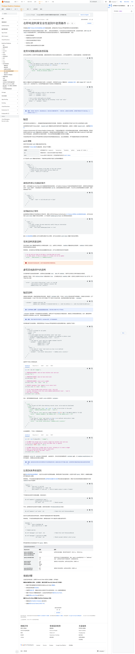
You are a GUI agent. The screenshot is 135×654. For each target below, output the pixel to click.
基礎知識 (8, 9)
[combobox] (96, 1)
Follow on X (52, 632)
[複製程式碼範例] (92, 58)
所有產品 (71, 645)
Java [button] (47, 365)
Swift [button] (42, 365)
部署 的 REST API (36, 603)
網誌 (121, 1)
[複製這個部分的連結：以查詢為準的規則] (42, 471)
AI (15, 9)
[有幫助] (90, 19)
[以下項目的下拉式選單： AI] (17, 9)
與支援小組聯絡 (82, 628)
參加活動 (52, 637)
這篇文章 (32, 590)
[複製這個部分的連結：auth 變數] (32, 141)
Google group (82, 632)
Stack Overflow (82, 630)
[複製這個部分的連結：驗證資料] (33, 293)
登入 (132, 1)
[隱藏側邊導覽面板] (17, 651)
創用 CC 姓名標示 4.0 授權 (43, 615)
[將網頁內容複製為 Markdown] (72, 23)
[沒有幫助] (92, 19)
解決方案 (30, 1)
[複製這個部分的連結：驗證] (29, 119)
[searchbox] (9, 13)
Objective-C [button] (35, 365)
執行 (22, 1)
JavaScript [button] (27, 365)
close (133, 6)
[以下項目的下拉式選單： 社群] (49, 1)
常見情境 (36, 587)
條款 (22, 651)
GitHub (22, 637)
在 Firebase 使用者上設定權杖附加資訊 (76, 214)
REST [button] (52, 365)
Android (38, 645)
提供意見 (89, 23)
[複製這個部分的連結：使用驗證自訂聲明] (39, 211)
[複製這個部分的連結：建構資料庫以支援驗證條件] (46, 183)
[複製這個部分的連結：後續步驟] (33, 576)
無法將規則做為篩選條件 (32, 474)
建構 (15, 1)
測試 (57, 593)
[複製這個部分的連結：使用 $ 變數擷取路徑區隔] (49, 51)
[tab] (27, 365)
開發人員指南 (24, 628)
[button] (8, 22)
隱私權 (25, 651)
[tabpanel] (58, 381)
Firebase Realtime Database (11, 6)
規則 (72, 82)
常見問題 (81, 639)
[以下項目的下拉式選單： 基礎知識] (12, 9)
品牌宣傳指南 (82, 637)
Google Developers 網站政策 (75, 615)
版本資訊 (81, 635)
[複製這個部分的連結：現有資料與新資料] (42, 242)
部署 (33, 595)
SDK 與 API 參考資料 (25, 630)
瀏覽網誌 (52, 628)
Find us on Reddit (53, 630)
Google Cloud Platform (61, 645)
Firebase (25, 19)
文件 (40, 1)
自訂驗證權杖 (29, 236)
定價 (35, 1)
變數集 (53, 585)
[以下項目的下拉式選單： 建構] (18, 1)
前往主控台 (126, 1)
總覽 (3, 9)
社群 (46, 1)
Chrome (45, 645)
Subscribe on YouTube (54, 635)
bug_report (128, 6)
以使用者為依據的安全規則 (51, 479)
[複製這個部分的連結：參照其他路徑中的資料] (47, 270)
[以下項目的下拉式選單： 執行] (24, 1)
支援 (53, 1)
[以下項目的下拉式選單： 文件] (42, 1)
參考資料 (36, 9)
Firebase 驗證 (32, 147)
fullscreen (130, 6)
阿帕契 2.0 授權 (59, 615)
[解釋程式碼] (87, 58)
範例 (41, 9)
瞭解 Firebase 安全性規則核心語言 (36, 28)
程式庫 (22, 635)
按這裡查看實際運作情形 (42, 309)
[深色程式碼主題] (90, 58)
